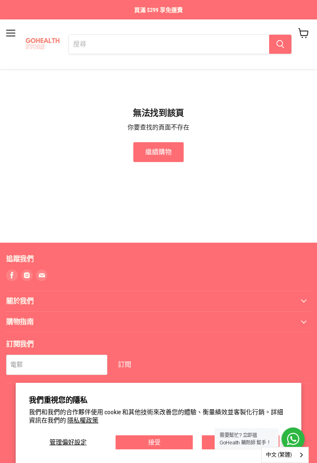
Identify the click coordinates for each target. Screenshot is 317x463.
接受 (154, 442)
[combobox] (285, 455)
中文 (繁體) (279, 454)
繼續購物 (158, 152)
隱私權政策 (82, 420)
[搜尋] (280, 44)
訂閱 (124, 364)
